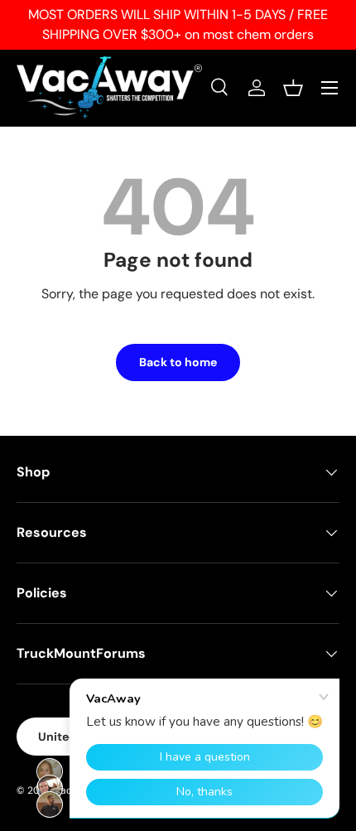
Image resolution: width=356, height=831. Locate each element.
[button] (293, 88)
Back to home (178, 362)
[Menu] (329, 88)
